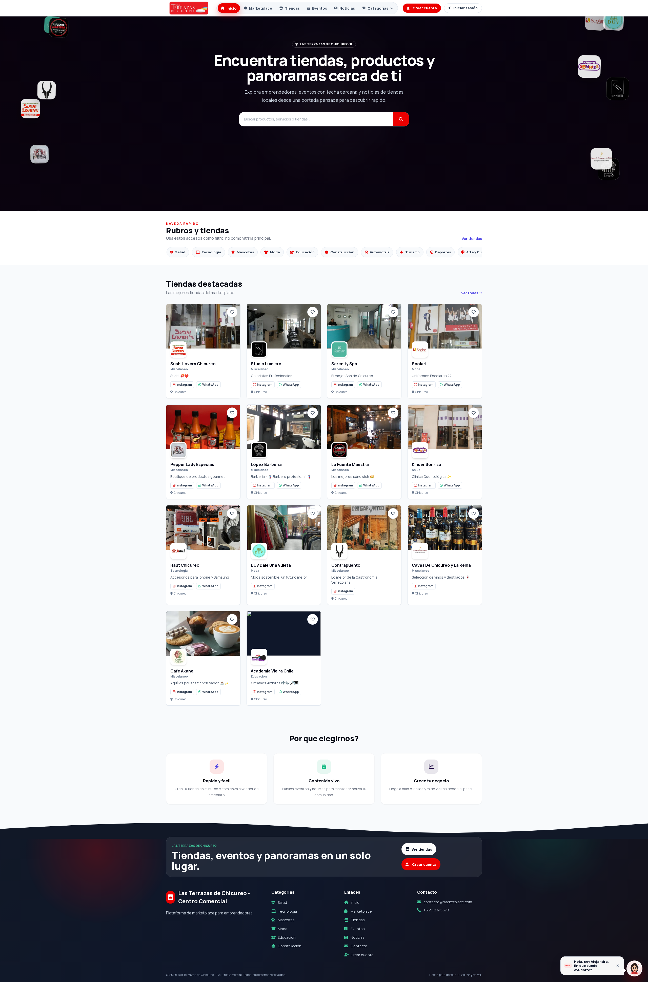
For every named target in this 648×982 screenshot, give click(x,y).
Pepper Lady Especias (192, 464)
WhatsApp (210, 384)
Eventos (319, 8)
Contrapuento (345, 565)
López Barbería (266, 464)
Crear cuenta (425, 8)
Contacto (359, 946)
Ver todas (469, 293)
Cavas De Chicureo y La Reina (441, 565)
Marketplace (260, 8)
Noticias (347, 8)
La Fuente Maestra (350, 464)
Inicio (232, 8)
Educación (287, 937)
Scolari (419, 363)
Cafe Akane (181, 671)
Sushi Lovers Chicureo (193, 363)
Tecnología (287, 911)
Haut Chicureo (184, 565)
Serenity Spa (344, 363)
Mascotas (286, 919)
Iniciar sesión (465, 8)
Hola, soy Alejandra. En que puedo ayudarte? (591, 965)
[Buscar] (401, 119)
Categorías (378, 8)
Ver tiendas (472, 238)
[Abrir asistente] (634, 968)
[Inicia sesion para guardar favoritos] (232, 312)
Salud (282, 902)
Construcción (289, 946)
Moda (282, 928)
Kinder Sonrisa (426, 464)
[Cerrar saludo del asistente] (617, 966)
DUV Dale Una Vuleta (271, 565)
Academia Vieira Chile (272, 671)
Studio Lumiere (266, 363)
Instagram (184, 384)
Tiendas (292, 8)
